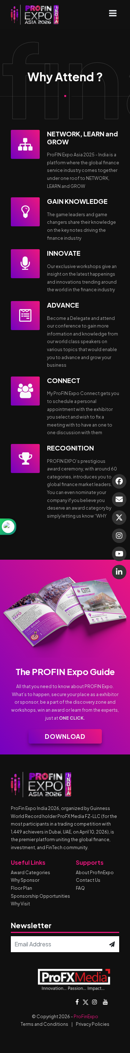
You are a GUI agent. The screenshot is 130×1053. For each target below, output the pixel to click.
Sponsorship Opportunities (40, 896)
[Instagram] (119, 535)
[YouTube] (119, 554)
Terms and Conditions (44, 1024)
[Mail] (119, 499)
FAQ (80, 888)
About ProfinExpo (95, 872)
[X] (119, 517)
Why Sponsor (25, 880)
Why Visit (20, 903)
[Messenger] (119, 481)
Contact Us (88, 880)
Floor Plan (21, 888)
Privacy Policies (92, 1024)
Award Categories (30, 872)
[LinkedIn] (119, 572)
